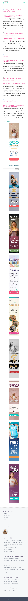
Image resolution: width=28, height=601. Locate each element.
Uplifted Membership (8, 549)
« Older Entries (6, 121)
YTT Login (6, 517)
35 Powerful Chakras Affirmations (11, 590)
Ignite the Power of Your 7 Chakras (11, 579)
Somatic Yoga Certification (10, 547)
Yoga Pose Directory (8, 572)
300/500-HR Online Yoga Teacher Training (13, 542)
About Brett (6, 521)
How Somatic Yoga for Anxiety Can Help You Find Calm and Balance (13, 106)
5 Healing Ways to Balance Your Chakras (13, 588)
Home (5, 513)
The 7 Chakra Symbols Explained (11, 587)
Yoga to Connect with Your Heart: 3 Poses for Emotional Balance (14, 84)
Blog (5, 519)
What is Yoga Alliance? (9, 562)
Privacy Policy (7, 524)
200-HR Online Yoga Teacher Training (12, 540)
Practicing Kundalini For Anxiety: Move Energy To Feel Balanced (13, 16)
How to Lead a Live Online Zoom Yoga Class (14, 560)
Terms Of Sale (7, 526)
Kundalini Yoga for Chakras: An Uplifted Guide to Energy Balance (13, 39)
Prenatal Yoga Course (9, 551)
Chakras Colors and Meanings (10, 581)
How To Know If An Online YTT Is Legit (12, 567)
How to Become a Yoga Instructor (11, 558)
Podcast (5, 523)
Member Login (7, 515)
